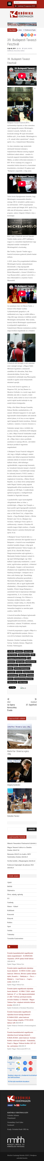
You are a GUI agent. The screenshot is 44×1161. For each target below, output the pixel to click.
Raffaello (22, 675)
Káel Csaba (20, 661)
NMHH (14, 946)
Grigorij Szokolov (13, 785)
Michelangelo (12, 675)
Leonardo (11, 672)
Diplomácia (11, 890)
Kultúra (22, 51)
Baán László (28, 651)
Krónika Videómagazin (22, 668)
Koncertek (17, 51)
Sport (9, 926)
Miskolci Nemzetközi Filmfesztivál (18, 843)
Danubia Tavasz (13, 816)
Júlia (19, 48)
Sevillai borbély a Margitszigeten (17, 861)
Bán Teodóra (12, 655)
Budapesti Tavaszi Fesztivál (16, 658)
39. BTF (10, 651)
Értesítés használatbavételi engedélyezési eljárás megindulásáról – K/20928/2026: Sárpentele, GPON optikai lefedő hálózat (20, 956)
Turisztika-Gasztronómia (15, 938)
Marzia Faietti (28, 672)
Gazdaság (10, 902)
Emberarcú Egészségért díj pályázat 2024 (27, 30)
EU (8, 898)
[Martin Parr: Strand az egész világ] (20, 736)
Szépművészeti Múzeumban (23, 679)
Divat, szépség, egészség (15, 894)
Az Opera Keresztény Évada (12, 706)
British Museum (24, 655)
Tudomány (10, 934)
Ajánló (25, 48)
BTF (32, 655)
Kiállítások (10, 51)
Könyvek (10, 918)
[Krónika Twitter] (23, 1106)
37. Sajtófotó (31, 703)
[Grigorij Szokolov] (20, 770)
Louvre (19, 672)
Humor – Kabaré (12, 906)
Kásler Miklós (12, 665)
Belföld (30, 48)
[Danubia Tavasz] (20, 801)
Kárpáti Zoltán (30, 661)
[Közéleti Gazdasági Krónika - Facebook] (10, 1106)
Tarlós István (12, 682)
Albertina (19, 651)
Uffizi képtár (23, 682)
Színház (9, 930)
